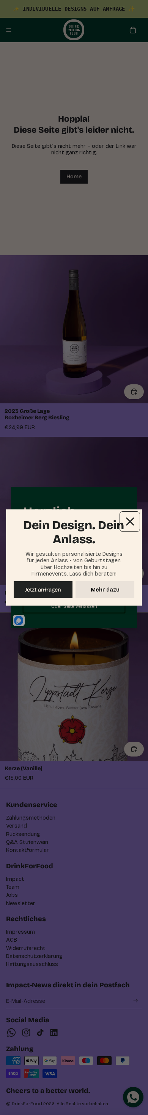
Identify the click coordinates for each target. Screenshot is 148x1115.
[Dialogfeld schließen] (130, 521)
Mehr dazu (105, 590)
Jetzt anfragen (43, 590)
